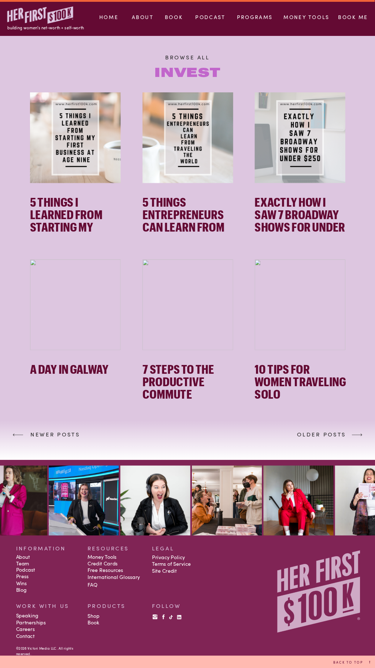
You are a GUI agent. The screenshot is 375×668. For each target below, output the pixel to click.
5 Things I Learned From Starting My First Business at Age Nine (75, 226)
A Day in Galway (69, 368)
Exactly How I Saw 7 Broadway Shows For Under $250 (300, 220)
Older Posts (321, 434)
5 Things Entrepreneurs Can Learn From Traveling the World (183, 226)
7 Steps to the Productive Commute (178, 381)
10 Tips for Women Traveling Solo (300, 381)
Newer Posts (55, 434)
